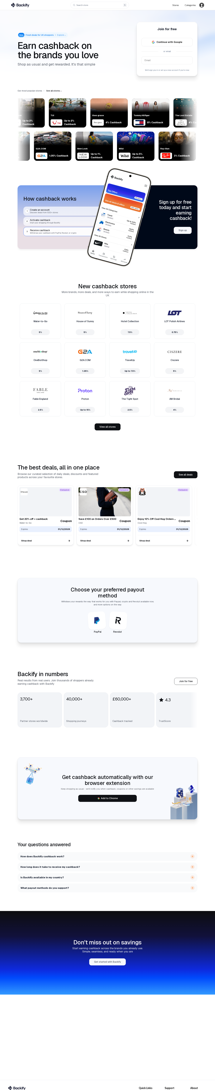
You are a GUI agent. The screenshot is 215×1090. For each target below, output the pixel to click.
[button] (54, 90)
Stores (175, 5)
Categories (190, 5)
